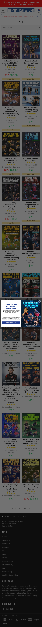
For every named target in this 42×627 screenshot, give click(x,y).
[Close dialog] (40, 301)
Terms (8, 320)
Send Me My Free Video (11, 322)
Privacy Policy (6, 320)
